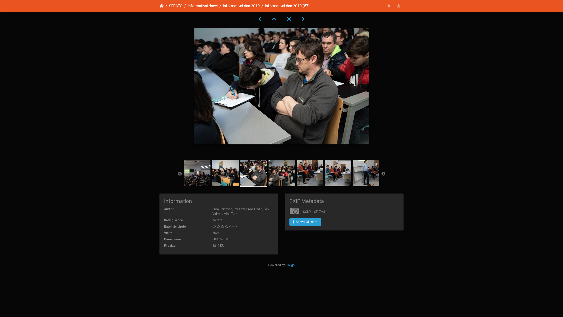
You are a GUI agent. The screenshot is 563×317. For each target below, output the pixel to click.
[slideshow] (389, 6)
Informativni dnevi (203, 6)
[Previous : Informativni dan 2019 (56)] (260, 19)
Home (161, 6)
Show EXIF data (306, 222)
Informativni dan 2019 (241, 6)
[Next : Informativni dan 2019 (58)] (303, 19)
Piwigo (290, 265)
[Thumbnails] (274, 19)
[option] (197, 173)
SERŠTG (176, 6)
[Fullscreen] (289, 19)
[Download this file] (399, 6)
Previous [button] (180, 174)
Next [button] (383, 174)
